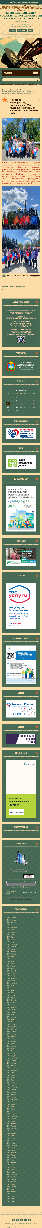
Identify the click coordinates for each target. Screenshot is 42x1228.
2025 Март (10, 1160)
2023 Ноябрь (11, 1121)
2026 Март (10, 1189)
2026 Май (10, 1194)
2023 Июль (11, 1111)
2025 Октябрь (12, 1177)
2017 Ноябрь (11, 949)
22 (17, 407)
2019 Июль (11, 995)
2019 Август (11, 997)
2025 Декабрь (12, 1182)
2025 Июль (11, 1170)
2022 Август (11, 1085)
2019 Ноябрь (11, 1005)
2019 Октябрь (12, 1002)
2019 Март (10, 985)
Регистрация (21, 31)
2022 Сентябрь (12, 1087)
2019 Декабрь (12, 1007)
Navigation (8, 73)
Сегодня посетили (29, 892)
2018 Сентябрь (12, 971)
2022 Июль (11, 1082)
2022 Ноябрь (11, 1092)
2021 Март (10, 1044)
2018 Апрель (11, 959)
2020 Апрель (11, 1017)
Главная (12, 31)
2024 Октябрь (12, 1148)
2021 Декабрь (12, 1065)
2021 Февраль (12, 1041)
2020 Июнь (11, 1022)
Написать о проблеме (16, 812)
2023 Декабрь (12, 1123)
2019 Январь (11, 981)
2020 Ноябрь (11, 1034)
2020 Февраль (12, 1012)
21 (12, 407)
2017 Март (10, 930)
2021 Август (11, 1056)
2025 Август (11, 1172)
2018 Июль (11, 966)
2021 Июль (11, 1053)
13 (20, 90)
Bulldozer (18, 275)
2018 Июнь (11, 964)
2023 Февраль (12, 1099)
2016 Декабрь (12, 922)
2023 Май (10, 1107)
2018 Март (10, 956)
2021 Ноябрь (11, 1063)
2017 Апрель (11, 932)
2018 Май (10, 961)
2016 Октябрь (12, 918)
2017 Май (10, 934)
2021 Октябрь (12, 1060)
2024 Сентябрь (12, 1145)
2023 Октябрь (12, 1119)
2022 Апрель (11, 1075)
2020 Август (11, 1027)
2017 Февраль (12, 927)
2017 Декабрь (12, 951)
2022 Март (10, 1073)
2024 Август (11, 1143)
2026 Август (11, 1201)
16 (21, 404)
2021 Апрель (11, 1046)
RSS (29, 26)
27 (8, 410)
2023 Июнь (11, 1109)
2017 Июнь (11, 937)
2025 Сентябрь (12, 1174)
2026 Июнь (11, 1196)
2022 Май (10, 1077)
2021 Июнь (11, 1051)
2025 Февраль (12, 1157)
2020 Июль (11, 1024)
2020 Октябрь (12, 1031)
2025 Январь (11, 1155)
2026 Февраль (12, 1186)
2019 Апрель (11, 988)
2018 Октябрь (12, 973)
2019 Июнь (11, 993)
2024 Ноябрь (11, 1150)
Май (16, 90)
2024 (11, 90)
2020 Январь (11, 1010)
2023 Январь (11, 1097)
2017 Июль (11, 939)
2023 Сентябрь (12, 1116)
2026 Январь (11, 1184)
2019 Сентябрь (12, 1000)
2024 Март (10, 1131)
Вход (30, 31)
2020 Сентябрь (12, 1029)
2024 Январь (11, 1126)
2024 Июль (11, 1140)
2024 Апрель (11, 1133)
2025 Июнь (11, 1167)
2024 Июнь (11, 1138)
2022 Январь (11, 1068)
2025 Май (10, 1165)
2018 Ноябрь (11, 976)
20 (8, 407)
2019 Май (10, 990)
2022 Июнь (11, 1080)
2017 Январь (11, 925)
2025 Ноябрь (11, 1179)
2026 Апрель (11, 1191)
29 (17, 410)
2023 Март (10, 1102)
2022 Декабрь (12, 1094)
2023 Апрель (11, 1104)
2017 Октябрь (12, 947)
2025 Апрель (11, 1162)
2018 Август (11, 968)
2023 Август (11, 1114)
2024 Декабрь (12, 1153)
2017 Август (11, 942)
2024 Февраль (12, 1128)
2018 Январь (11, 954)
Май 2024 (21, 390)
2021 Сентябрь (12, 1058)
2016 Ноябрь (11, 920)
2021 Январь (11, 1039)
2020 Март (10, 1014)
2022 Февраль (12, 1070)
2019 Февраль (12, 983)
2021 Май (10, 1048)
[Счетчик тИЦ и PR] (28, 877)
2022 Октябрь (12, 1090)
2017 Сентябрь (12, 944)
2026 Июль (11, 1199)
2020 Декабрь (12, 1036)
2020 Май (10, 1019)
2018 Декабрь (12, 978)
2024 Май (10, 1136)
